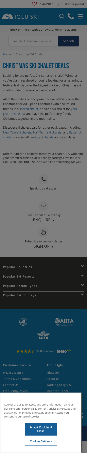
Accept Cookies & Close (41, 429)
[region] (41, 423)
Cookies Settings (41, 441)
